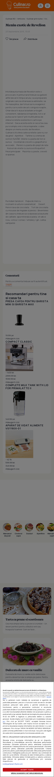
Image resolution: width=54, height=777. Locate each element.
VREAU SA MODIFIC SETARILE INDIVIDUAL (27, 773)
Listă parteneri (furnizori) (13, 764)
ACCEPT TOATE (27, 770)
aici (4, 721)
